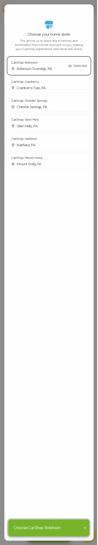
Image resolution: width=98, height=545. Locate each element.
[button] (49, 66)
